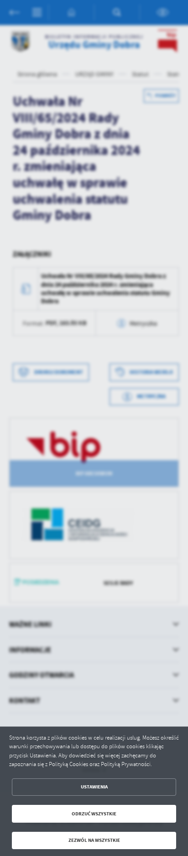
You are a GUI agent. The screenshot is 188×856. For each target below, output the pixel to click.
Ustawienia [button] (94, 786)
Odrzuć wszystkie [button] (94, 813)
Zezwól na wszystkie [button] (94, 840)
